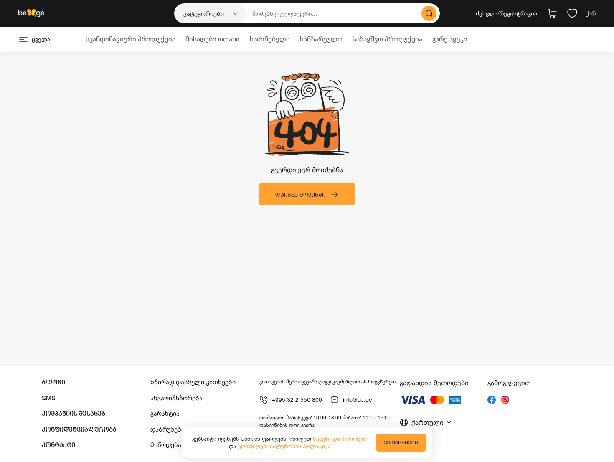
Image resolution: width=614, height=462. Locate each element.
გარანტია (165, 413)
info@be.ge (357, 399)
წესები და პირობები (340, 438)
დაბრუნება (167, 429)
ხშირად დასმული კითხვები (193, 382)
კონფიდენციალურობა (79, 429)
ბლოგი (53, 382)
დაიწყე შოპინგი (300, 194)
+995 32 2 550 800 (297, 399)
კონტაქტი (58, 444)
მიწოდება (165, 445)
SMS (49, 397)
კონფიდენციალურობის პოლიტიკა (284, 446)
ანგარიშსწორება (176, 398)
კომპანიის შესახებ (73, 413)
